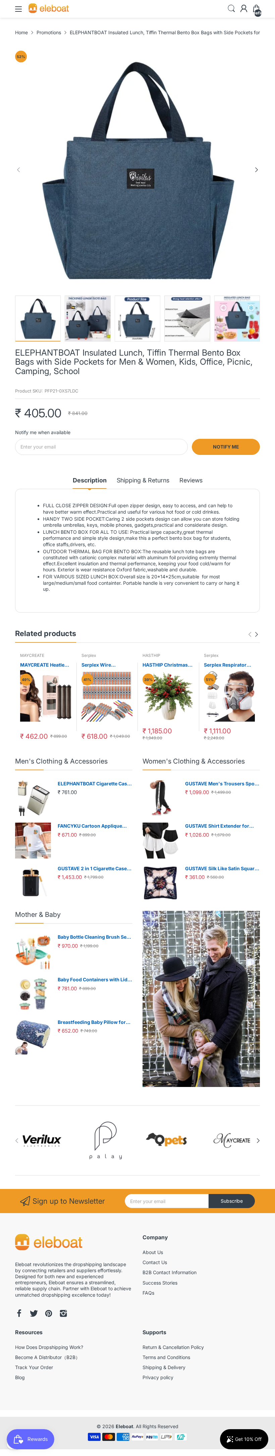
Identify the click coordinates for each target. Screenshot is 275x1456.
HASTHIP (151, 655)
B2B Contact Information (170, 1272)
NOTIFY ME (226, 447)
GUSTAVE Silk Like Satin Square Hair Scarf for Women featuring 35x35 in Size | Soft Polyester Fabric (221, 869)
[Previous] (256, 170)
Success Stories (160, 1283)
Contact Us (155, 1262)
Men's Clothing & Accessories (61, 761)
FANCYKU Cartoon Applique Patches (90, 826)
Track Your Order (34, 1367)
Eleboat (124, 1426)
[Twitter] (34, 1314)
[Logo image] (42, 1140)
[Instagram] (63, 1314)
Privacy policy (158, 1377)
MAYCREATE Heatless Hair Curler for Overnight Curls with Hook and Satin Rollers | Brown (45, 665)
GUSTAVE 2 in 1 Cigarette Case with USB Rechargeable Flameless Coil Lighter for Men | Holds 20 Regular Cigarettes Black (94, 869)
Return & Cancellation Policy (173, 1347)
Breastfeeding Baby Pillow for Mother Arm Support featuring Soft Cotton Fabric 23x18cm (92, 1022)
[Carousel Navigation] (253, 634)
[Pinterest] (49, 1314)
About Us (153, 1252)
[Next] (18, 170)
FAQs (148, 1293)
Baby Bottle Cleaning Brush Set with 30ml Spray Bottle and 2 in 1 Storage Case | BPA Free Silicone (94, 937)
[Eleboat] (48, 1243)
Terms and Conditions (166, 1357)
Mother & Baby (38, 915)
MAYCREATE (32, 655)
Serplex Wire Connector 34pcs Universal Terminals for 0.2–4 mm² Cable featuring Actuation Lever (104, 665)
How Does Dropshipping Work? (49, 1347)
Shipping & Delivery (164, 1367)
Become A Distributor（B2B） (47, 1357)
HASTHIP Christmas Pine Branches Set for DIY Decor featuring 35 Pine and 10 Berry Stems (167, 665)
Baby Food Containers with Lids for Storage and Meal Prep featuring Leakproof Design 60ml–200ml (94, 980)
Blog (20, 1377)
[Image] (201, 999)
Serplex (88, 655)
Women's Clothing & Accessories (194, 761)
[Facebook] (19, 1314)
